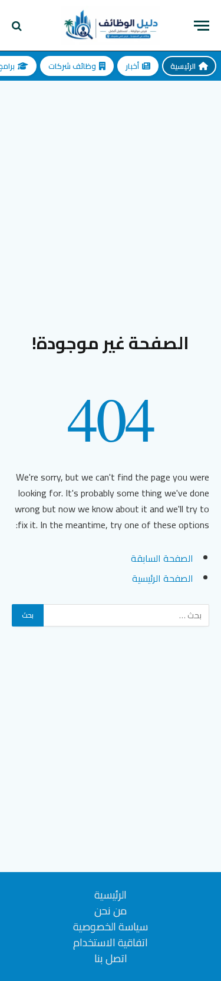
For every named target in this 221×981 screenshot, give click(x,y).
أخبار (132, 66)
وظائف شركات (72, 66)
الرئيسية (183, 66)
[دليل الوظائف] (110, 25)
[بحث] (18, 25)
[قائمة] (201, 25)
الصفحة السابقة (162, 558)
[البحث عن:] (125, 615)
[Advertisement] (110, 197)
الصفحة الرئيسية (162, 578)
